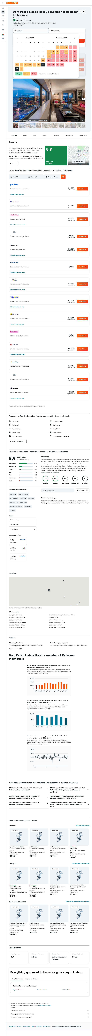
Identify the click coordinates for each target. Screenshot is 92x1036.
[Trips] (3, 30)
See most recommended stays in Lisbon (77, 901)
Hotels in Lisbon (66, 990)
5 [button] (30, 52)
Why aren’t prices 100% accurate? (21, 1017)
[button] (3, 3)
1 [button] (57, 47)
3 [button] (21, 52)
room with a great (23, 494)
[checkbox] (18, 541)
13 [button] (34, 56)
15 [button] (43, 56)
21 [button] (38, 60)
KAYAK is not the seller (18, 1011)
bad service (28, 506)
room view (31, 498)
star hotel (12, 510)
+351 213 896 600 (18, 25)
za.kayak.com (12, 1026)
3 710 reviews (28, 20)
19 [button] (30, 60)
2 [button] (17, 52)
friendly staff (13, 494)
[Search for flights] (3, 8)
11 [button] (25, 56)
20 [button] (34, 60)
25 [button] (26, 64)
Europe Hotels (26, 1026)
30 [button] (17, 69)
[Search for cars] (3, 16)
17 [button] (21, 60)
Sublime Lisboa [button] (34, 847)
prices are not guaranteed (44, 1005)
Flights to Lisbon (17, 990)
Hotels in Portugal (36, 1026)
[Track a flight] (3, 24)
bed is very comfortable (16, 506)
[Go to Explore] (3, 21)
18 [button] (26, 60)
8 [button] (57, 52)
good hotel (23, 498)
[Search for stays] (3, 12)
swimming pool (14, 502)
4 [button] (25, 52)
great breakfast (14, 498)
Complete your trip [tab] (17, 979)
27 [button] (34, 64)
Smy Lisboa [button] (73, 848)
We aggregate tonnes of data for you (22, 1014)
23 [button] (17, 64)
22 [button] (43, 60)
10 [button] (21, 56)
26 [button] (30, 64)
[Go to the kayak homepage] (12, 3)
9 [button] (17, 56)
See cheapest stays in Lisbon (80, 863)
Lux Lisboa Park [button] (54, 847)
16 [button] (17, 60)
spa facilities (23, 502)
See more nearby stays (82, 825)
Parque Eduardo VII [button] (15, 887)
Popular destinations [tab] (32, 979)
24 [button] (21, 64)
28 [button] (39, 64)
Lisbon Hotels (46, 1026)
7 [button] (38, 52)
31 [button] (21, 69)
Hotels (19, 1026)
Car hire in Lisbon (42, 990)
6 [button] (34, 52)
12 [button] (30, 56)
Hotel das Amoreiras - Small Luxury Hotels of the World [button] (18, 924)
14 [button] (38, 56)
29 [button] (43, 64)
